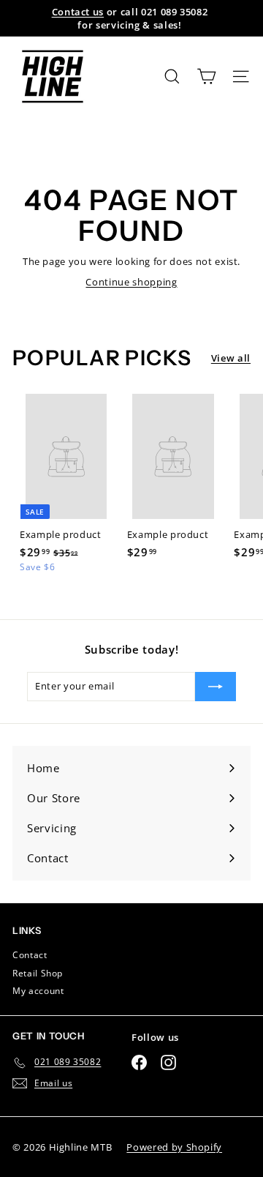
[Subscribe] (215, 686)
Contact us (78, 11)
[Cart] (206, 76)
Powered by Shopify (174, 1147)
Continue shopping (131, 281)
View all (231, 358)
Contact (29, 955)
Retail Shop (37, 973)
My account (38, 990)
